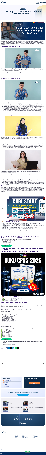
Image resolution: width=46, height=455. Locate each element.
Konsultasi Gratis (34, 383)
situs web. (27, 224)
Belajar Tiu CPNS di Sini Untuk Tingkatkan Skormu (19, 193)
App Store (27, 223)
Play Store (22, 223)
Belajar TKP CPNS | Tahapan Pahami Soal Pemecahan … (20, 113)
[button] (33, 2)
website (39, 223)
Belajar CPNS (23, 9)
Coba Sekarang (23, 394)
